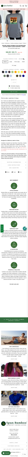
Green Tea (12, 72)
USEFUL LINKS (14, 442)
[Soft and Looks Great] (14, 398)
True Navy (23, 76)
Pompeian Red (25, 72)
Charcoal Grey (20, 76)
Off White (14, 76)
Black (3, 72)
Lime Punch (18, 72)
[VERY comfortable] (14, 338)
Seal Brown (9, 72)
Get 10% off (2, 228)
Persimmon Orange (15, 72)
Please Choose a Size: (13, 58)
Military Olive (17, 76)
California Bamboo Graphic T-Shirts (18, 43)
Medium (5, 61)
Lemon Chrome (22, 72)
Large (10, 61)
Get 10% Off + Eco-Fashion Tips (14, 449)
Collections (7, 43)
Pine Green (4, 76)
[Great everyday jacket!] (14, 369)
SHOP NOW (22, 9)
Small (23, 61)
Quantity (14, 79)
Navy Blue (7, 76)
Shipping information (14, 162)
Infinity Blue (11, 76)
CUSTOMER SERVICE (14, 445)
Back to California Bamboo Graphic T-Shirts (15, 320)
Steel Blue (6, 72)
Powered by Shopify (14, 455)
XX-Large (14, 65)
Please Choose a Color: (14, 69)
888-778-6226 (14, 434)
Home (3, 43)
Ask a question (14, 167)
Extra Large (17, 61)
